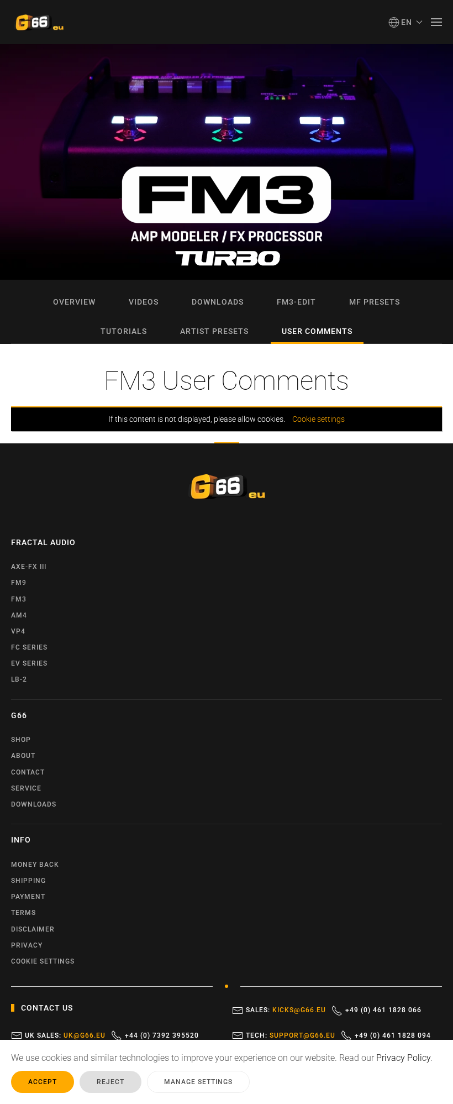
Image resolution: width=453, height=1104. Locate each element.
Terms (23, 913)
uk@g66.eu (85, 1035)
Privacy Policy (403, 1058)
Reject (110, 1082)
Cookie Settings (43, 961)
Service (26, 788)
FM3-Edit (296, 301)
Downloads (218, 301)
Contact (28, 772)
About (23, 756)
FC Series (29, 647)
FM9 (19, 583)
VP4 (18, 631)
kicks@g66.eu (299, 1010)
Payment (28, 897)
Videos (144, 301)
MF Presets (374, 301)
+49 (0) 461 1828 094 (393, 1035)
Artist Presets (214, 331)
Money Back (35, 864)
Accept (42, 1082)
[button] (405, 22)
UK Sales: (65, 1035)
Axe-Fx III (28, 567)
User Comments (317, 331)
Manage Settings (198, 1082)
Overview (74, 301)
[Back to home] (38, 22)
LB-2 (19, 679)
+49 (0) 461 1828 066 (383, 1010)
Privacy (27, 945)
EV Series (29, 663)
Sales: (286, 1010)
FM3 (19, 599)
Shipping (28, 881)
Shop (21, 740)
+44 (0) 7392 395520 (162, 1035)
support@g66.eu (302, 1035)
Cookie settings (318, 419)
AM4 (19, 615)
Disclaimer (33, 929)
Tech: (290, 1035)
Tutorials (124, 331)
